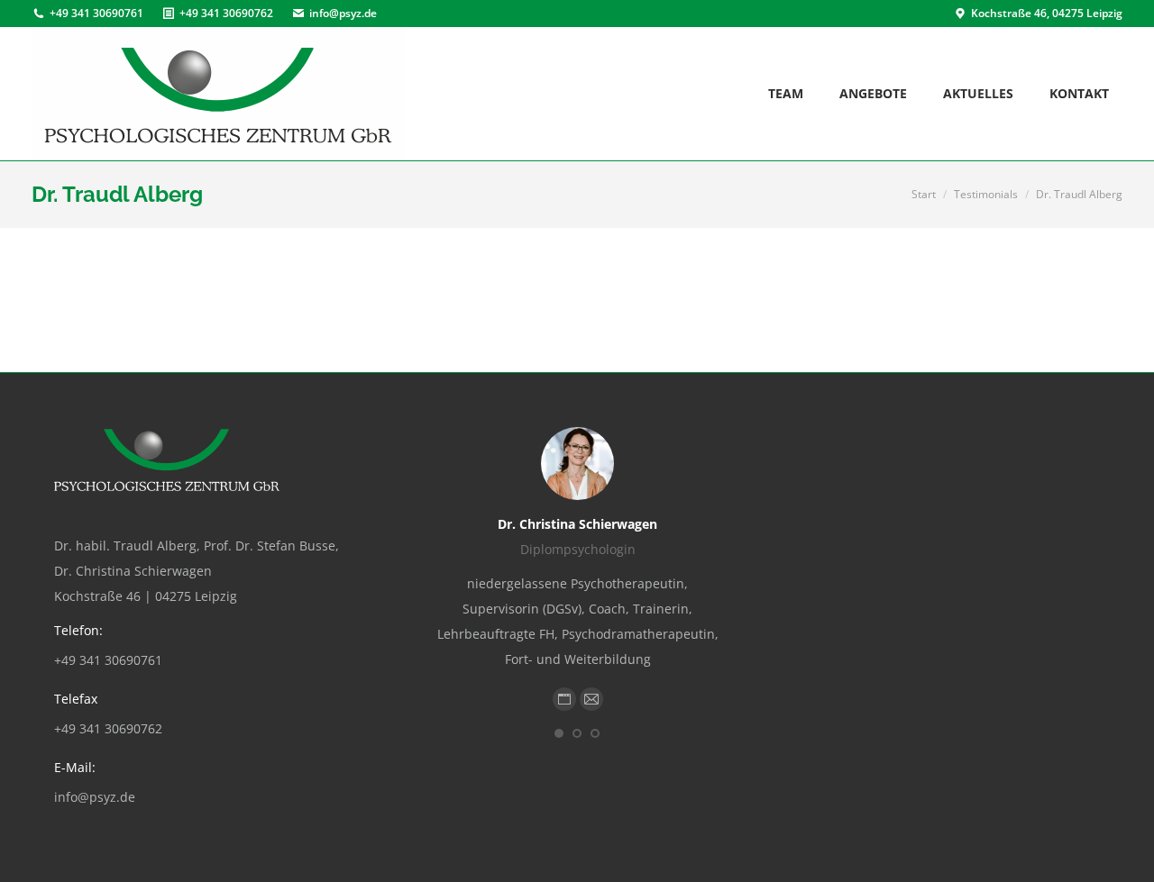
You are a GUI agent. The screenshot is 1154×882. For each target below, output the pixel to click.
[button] (558, 733)
